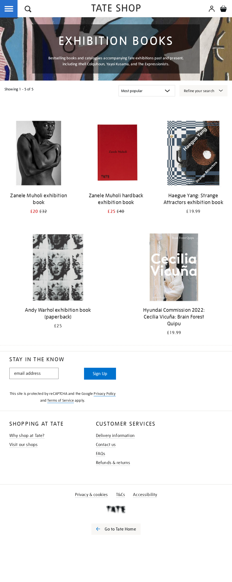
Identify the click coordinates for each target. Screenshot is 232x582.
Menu (9, 9)
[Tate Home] (116, 509)
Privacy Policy (104, 393)
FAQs (101, 453)
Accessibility (145, 494)
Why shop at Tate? (27, 435)
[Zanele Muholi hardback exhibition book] (115, 154)
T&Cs (120, 494)
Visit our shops (23, 444)
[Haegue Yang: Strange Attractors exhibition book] (193, 154)
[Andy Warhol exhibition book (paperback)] (57, 268)
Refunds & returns (113, 463)
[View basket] (223, 9)
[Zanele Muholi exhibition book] (38, 154)
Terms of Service (60, 400)
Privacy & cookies (91, 494)
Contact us (106, 444)
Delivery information (115, 435)
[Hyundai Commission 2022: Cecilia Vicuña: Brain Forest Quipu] (173, 268)
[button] (28, 10)
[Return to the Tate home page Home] (116, 9)
